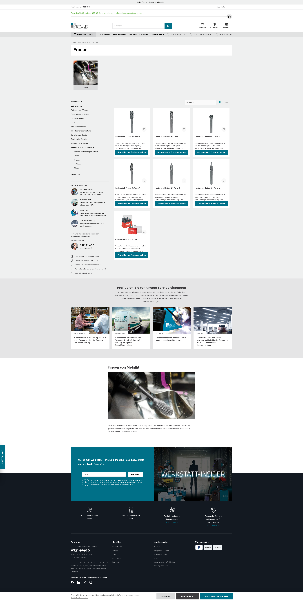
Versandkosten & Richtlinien (164, 562)
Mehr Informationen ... (79, 598)
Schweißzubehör (77, 118)
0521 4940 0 (86, 7)
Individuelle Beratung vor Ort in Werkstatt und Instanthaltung (91, 191)
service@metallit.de (87, 248)
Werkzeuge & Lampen (79, 143)
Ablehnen (165, 596)
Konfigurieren (187, 596)
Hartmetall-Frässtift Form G (167, 188)
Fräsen (77, 160)
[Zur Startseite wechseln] (79, 26)
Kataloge (143, 34)
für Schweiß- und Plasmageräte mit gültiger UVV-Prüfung (93, 202)
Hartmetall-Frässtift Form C (167, 137)
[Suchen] (168, 26)
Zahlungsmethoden (161, 566)
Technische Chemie (79, 139)
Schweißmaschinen (78, 127)
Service (133, 34)
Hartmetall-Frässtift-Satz (127, 239)
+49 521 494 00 (213, 525)
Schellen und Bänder (79, 135)
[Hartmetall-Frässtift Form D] (211, 122)
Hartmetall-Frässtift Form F (127, 188)
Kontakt (157, 547)
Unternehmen (157, 34)
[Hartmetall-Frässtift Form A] (131, 122)
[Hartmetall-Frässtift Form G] (171, 173)
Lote (73, 123)
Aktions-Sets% (120, 34)
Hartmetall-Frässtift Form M (207, 188)
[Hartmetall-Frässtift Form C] (171, 122)
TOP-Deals (75, 175)
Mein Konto (221, 7)
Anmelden (135, 474)
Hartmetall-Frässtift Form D (207, 137)
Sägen (76, 168)
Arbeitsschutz (76, 102)
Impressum (116, 562)
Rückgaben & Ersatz (161, 551)
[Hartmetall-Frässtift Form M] (211, 173)
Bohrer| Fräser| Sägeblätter (82, 147)
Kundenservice (161, 542)
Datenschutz (117, 558)
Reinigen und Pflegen (79, 110)
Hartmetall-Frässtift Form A (127, 137)
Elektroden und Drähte (80, 114)
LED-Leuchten (76, 106)
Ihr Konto (157, 558)
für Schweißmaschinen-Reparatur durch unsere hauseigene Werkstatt (93, 212)
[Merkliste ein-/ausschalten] (144, 129)
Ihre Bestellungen (160, 554)
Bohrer (76, 156)
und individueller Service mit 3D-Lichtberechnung (92, 223)
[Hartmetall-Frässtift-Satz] (131, 224)
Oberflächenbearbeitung (81, 131)
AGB (114, 554)
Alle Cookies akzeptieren (216, 596)
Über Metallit (117, 547)
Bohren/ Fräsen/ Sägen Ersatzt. (86, 152)
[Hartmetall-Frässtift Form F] (131, 173)
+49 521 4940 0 (172, 522)
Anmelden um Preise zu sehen (132, 152)
